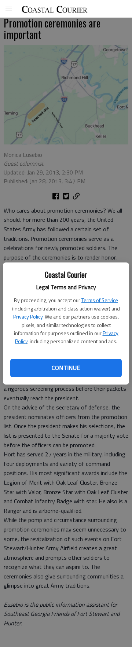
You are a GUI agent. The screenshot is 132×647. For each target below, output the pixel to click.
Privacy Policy (28, 316)
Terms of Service (99, 300)
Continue (66, 367)
